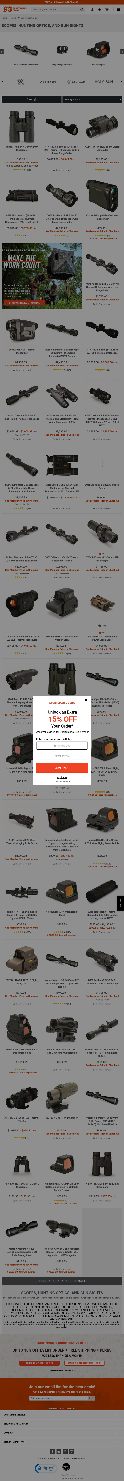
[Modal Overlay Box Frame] (62, 740)
